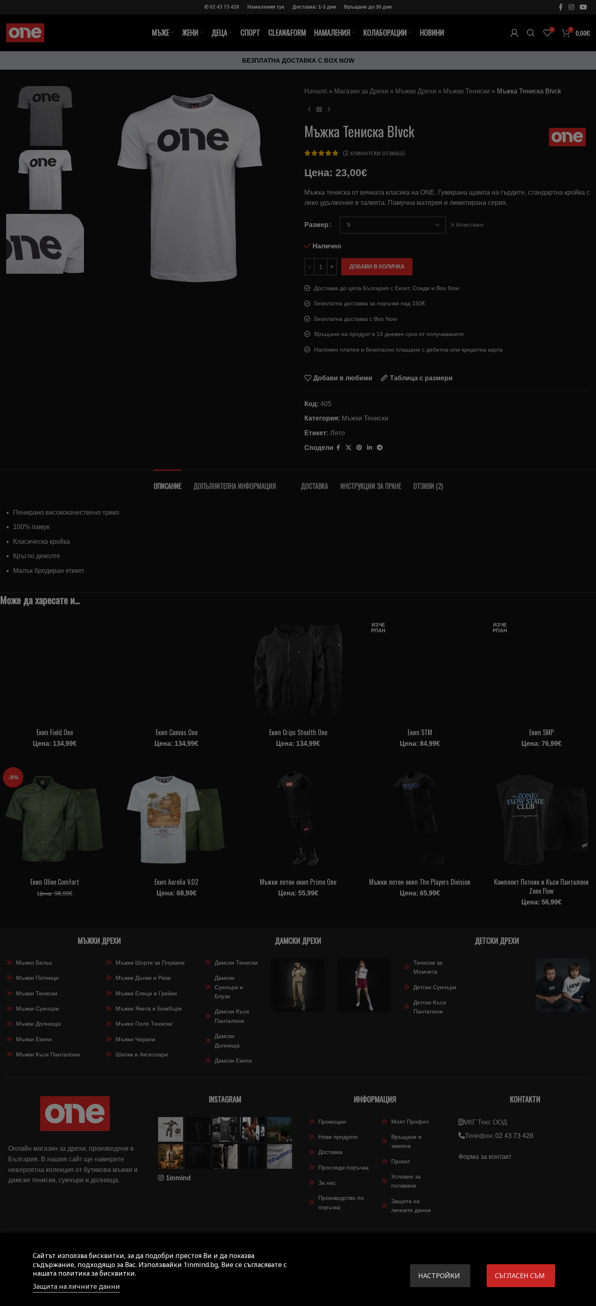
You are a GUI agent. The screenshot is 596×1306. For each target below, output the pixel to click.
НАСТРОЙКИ (439, 1275)
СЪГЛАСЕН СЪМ (520, 1275)
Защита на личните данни (76, 1286)
